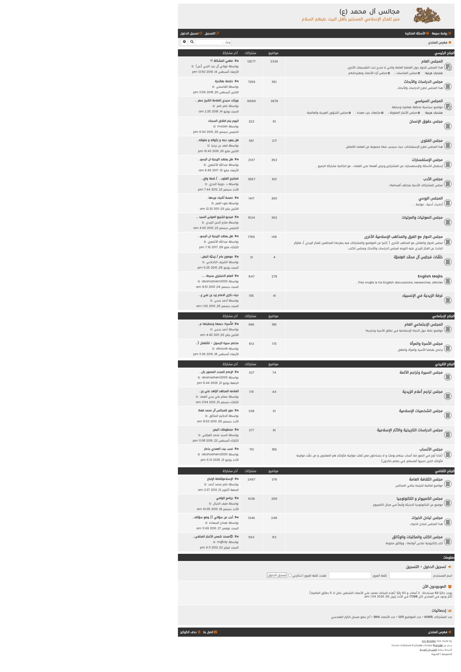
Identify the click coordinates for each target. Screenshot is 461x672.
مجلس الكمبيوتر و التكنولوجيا (420, 498)
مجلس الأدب (433, 179)
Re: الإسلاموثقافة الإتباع (223, 478)
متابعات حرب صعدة (368, 112)
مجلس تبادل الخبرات (427, 517)
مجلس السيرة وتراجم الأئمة (421, 372)
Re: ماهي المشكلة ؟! (224, 60)
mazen (222, 126)
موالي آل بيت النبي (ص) (211, 66)
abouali (222, 348)
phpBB (439, 645)
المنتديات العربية (428, 650)
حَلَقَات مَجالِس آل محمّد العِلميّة (418, 257)
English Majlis (430, 276)
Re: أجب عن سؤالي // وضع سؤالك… (215, 517)
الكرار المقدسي (341, 617)
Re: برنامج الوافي (227, 498)
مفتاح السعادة (218, 522)
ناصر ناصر (222, 106)
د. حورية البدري (218, 184)
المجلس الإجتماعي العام (424, 324)
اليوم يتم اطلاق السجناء (223, 120)
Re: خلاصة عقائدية (227, 81)
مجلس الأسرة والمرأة (426, 343)
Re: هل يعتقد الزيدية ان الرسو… (218, 159)
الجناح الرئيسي (445, 53)
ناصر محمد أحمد (218, 484)
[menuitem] (417, 33)
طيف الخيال (220, 503)
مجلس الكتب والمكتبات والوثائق (417, 537)
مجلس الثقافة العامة (426, 479)
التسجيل (412, 566)
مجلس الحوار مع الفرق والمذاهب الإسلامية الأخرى (403, 236)
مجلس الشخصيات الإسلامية (421, 410)
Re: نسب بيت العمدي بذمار (221, 448)
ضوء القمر (221, 203)
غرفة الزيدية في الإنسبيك (422, 295)
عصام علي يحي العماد (214, 396)
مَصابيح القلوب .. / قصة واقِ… (220, 178)
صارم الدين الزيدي (217, 222)
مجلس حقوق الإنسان (426, 121)
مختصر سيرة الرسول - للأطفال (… (217, 343)
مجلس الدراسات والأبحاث (423, 81)
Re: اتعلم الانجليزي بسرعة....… (220, 275)
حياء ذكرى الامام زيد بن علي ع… (219, 295)
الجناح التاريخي (445, 364)
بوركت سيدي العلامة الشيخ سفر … (217, 100)
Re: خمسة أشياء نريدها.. (223, 197)
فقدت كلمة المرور (315, 575)
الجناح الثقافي (445, 471)
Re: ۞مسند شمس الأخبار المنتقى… (216, 536)
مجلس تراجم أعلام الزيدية (422, 391)
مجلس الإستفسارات (427, 159)
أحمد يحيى (221, 300)
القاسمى (222, 86)
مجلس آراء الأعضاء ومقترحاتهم (367, 73)
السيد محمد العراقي (215, 435)
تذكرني (296, 575)
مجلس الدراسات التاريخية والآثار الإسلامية (410, 430)
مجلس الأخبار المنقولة (403, 112)
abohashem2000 (215, 281)
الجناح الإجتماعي (443, 316)
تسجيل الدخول (434, 566)
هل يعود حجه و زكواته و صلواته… (218, 140)
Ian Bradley (429, 641)
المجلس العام (432, 61)
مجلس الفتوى (432, 140)
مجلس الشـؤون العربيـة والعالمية (327, 112)
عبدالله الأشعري (218, 164)
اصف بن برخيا (219, 145)
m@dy (222, 542)
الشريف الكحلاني (217, 262)
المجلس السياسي (429, 101)
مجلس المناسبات (406, 73)
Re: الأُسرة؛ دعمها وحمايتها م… (218, 324)
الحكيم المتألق (218, 416)
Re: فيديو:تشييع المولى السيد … (217, 217)
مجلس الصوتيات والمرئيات (422, 217)
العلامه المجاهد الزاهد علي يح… (219, 391)
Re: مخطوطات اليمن (226, 429)
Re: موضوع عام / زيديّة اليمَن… (219, 256)
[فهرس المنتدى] (426, 15)
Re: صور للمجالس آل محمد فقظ (218, 410)
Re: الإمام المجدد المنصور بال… (219, 372)
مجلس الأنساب (431, 449)
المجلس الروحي (431, 198)
